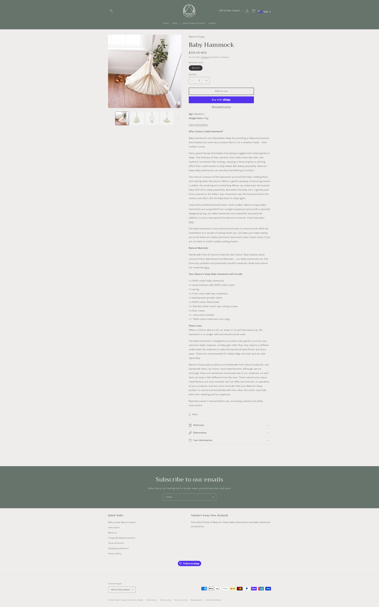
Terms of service (181, 600)
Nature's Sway (121, 600)
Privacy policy (166, 600)
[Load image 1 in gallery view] (122, 118)
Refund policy (151, 600)
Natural (195, 68)
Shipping (205, 57)
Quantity (192, 74)
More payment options (221, 107)
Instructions (114, 527)
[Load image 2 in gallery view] (137, 118)
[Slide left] (111, 118)
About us (112, 533)
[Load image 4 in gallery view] (167, 118)
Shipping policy (197, 600)
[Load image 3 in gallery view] (152, 118)
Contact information (213, 600)
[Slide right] (178, 118)
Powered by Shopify (135, 600)
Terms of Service (116, 543)
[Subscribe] (212, 497)
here (191, 222)
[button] (111, 11)
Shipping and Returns (118, 548)
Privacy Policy (114, 554)
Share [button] (195, 414)
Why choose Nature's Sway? (122, 522)
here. (207, 267)
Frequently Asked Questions (121, 538)
